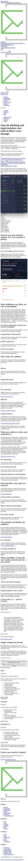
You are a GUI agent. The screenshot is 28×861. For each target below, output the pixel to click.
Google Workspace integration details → (11, 423)
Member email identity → (9, 545)
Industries (6, 112)
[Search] (2, 49)
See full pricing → (5, 749)
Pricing (19, 43)
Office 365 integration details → (8, 410)
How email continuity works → (8, 456)
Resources (3, 46)
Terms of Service (12, 859)
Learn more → (21, 746)
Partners (6, 44)
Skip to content (4, 1)
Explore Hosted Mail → (6, 494)
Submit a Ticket (7, 851)
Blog (5, 114)
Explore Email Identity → (7, 537)
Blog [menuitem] (14, 47)
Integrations (11, 44)
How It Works (7, 102)
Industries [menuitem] (7, 47)
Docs (5, 827)
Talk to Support (12, 759)
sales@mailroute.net (9, 854)
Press (5, 836)
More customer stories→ (7, 639)
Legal (5, 838)
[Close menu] (7, 92)
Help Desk (11, 2)
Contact (15, 2)
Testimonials (7, 837)
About (5, 834)
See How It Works (12, 166)
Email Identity (14, 43)
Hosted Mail (8, 43)
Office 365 (6, 814)
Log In (19, 2)
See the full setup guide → (7, 396)
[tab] (14, 661)
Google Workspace (8, 815)
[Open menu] (9, 52)
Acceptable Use (20, 859)
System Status (7, 849)
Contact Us (6, 847)
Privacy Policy (4, 859)
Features (3, 43)
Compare (6, 110)
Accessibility (7, 841)
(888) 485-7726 (4, 2)
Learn (5, 113)
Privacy (5, 840)
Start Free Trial (4, 52)
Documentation (7, 850)
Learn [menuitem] (11, 47)
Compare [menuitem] (3, 47)
